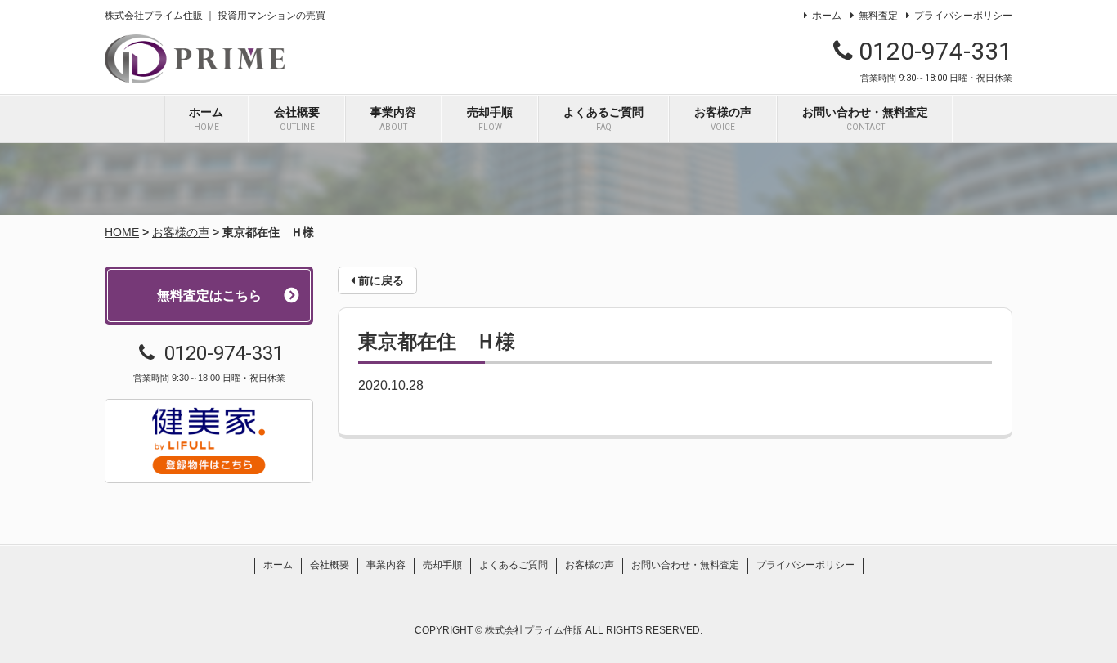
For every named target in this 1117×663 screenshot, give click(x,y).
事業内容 (393, 118)
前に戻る (379, 280)
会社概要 (297, 118)
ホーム (826, 15)
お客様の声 (722, 118)
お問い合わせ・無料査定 (865, 118)
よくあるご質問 (603, 118)
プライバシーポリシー (963, 15)
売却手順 (490, 118)
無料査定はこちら (209, 295)
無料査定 (878, 15)
